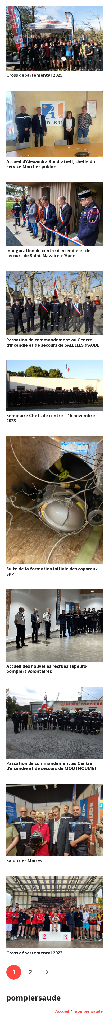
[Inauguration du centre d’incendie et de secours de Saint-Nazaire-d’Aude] (54, 185)
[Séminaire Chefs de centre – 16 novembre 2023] (54, 364)
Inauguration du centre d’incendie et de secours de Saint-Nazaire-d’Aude (48, 253)
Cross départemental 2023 (34, 953)
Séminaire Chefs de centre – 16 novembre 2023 (50, 418)
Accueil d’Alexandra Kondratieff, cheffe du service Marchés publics (50, 164)
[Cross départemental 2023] (54, 880)
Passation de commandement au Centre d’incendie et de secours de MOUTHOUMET (51, 765)
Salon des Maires (24, 860)
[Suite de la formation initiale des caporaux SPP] (54, 440)
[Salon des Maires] (54, 787)
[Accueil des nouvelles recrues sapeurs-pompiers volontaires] (54, 593)
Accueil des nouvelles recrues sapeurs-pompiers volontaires (47, 668)
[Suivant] (46, 972)
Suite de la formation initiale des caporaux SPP (52, 571)
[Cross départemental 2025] (54, 10)
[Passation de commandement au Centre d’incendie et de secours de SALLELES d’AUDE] (54, 275)
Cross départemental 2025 (34, 75)
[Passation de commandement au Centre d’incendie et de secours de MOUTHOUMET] (54, 690)
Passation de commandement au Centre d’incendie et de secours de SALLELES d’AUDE (52, 342)
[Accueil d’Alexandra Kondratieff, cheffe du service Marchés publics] (54, 94)
